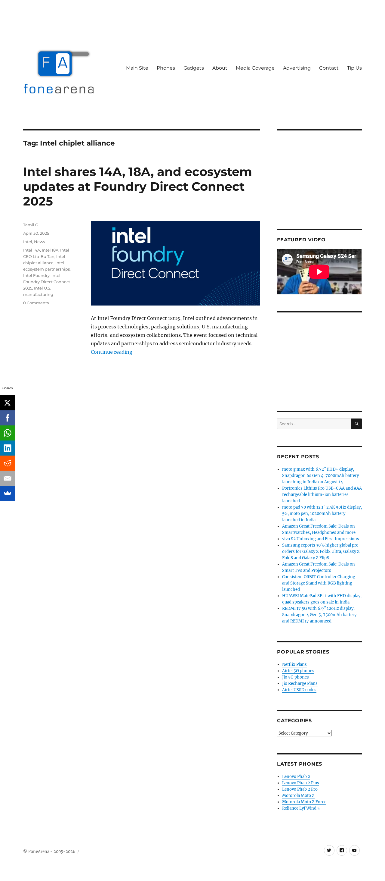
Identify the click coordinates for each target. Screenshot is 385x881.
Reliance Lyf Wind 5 (301, 808)
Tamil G (30, 224)
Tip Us (354, 68)
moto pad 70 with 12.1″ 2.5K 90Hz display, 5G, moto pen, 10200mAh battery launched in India (322, 513)
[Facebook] (7, 417)
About (219, 68)
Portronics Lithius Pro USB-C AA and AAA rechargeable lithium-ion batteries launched (322, 494)
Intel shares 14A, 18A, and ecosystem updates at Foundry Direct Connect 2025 (137, 186)
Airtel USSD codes (299, 689)
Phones (166, 68)
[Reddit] (7, 463)
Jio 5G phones (295, 677)
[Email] (7, 478)
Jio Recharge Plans (300, 683)
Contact (329, 68)
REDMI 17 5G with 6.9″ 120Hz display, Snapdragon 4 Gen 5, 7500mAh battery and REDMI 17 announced (319, 615)
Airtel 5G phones (298, 670)
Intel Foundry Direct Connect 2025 (46, 281)
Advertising (297, 68)
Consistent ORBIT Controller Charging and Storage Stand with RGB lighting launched (318, 583)
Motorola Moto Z (298, 795)
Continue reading (111, 352)
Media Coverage (255, 68)
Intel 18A (50, 250)
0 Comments (36, 302)
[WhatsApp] (7, 432)
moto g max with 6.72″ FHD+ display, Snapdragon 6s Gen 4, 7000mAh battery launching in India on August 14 (320, 475)
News (39, 241)
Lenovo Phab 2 (296, 776)
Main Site (137, 68)
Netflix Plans (294, 664)
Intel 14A (31, 250)
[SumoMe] (7, 493)
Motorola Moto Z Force (304, 801)
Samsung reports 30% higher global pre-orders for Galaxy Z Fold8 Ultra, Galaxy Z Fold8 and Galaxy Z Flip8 (321, 551)
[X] (7, 402)
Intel (27, 241)
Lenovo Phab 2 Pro (300, 789)
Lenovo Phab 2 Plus (300, 782)
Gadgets (193, 68)
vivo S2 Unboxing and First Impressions (320, 538)
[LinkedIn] (7, 448)
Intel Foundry (36, 275)
